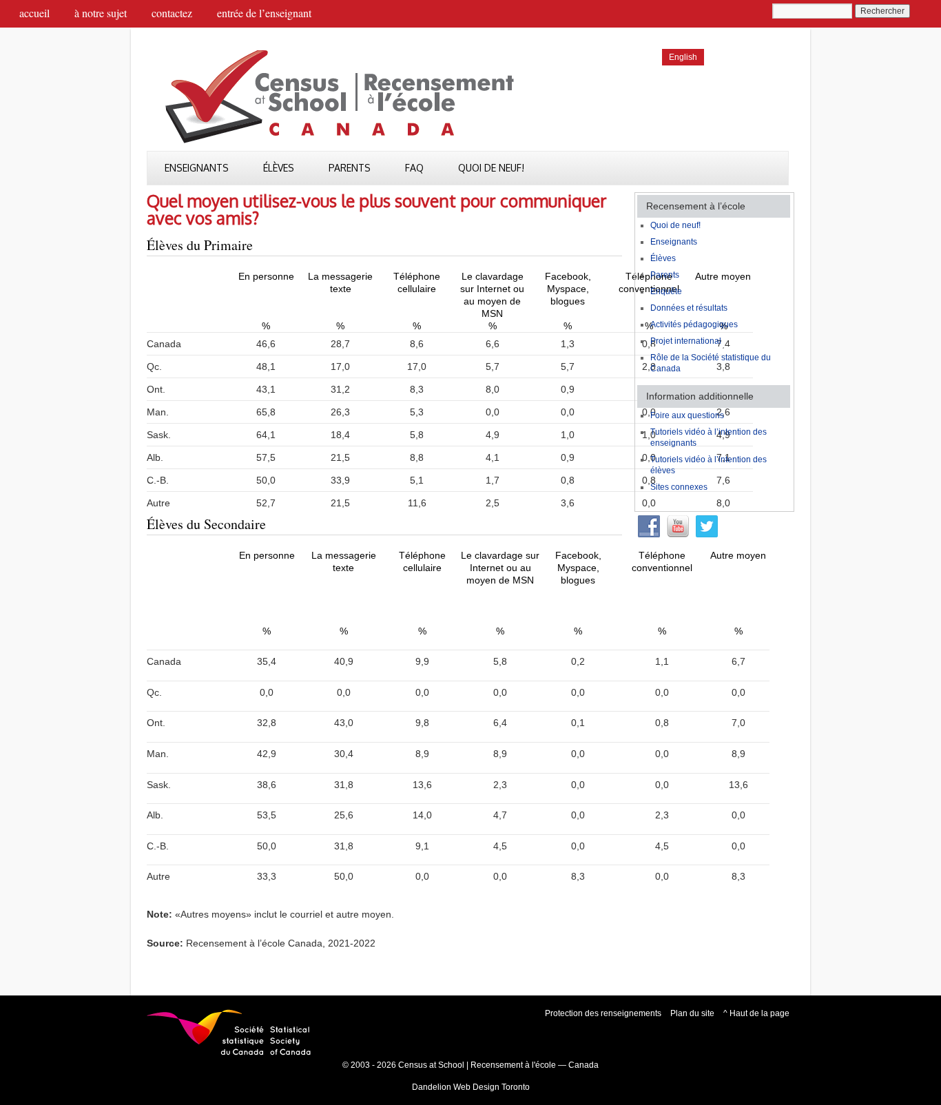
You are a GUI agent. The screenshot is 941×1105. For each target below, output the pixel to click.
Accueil (34, 13)
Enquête (666, 291)
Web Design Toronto (491, 1087)
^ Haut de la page (756, 1013)
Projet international (685, 341)
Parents (350, 168)
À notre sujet (100, 13)
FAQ (414, 168)
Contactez (172, 13)
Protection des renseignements (603, 1013)
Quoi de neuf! (491, 168)
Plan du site (692, 1013)
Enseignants (197, 168)
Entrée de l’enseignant (264, 13)
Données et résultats (688, 308)
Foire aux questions (687, 415)
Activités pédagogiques (694, 324)
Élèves (278, 168)
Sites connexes (678, 487)
